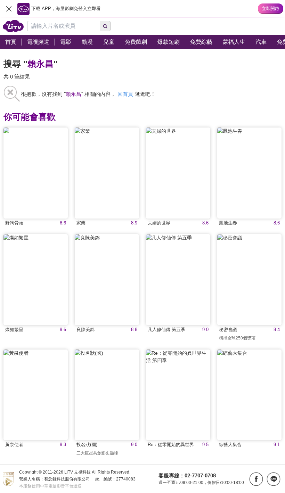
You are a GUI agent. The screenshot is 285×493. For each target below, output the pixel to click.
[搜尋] (105, 26)
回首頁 (125, 94)
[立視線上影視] (13, 26)
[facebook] (256, 479)
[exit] (8, 8)
